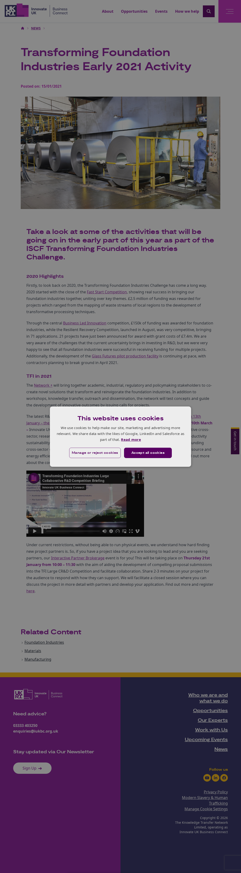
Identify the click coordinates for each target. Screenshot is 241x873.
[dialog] (120, 436)
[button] (95, 453)
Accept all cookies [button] (148, 453)
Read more (131, 439)
